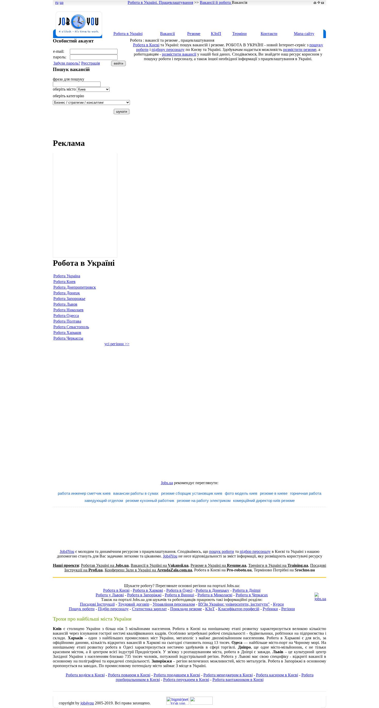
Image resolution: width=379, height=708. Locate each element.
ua (61, 2)
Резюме (193, 33)
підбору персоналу (168, 49)
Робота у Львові (110, 595)
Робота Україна (66, 276)
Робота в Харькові (283, 638)
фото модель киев (241, 493)
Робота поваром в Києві (129, 675)
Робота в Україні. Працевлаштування (160, 2)
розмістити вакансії (179, 54)
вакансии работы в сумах (136, 493)
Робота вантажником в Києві (237, 679)
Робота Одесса (66, 315)
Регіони (288, 609)
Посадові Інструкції (97, 604)
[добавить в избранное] (318, 2)
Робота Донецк (66, 293)
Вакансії (167, 33)
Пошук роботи (82, 609)
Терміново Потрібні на (284, 570)
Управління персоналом (174, 604)
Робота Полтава (67, 321)
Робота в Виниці (179, 595)
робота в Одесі (119, 647)
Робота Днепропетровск (74, 287)
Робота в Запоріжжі (144, 595)
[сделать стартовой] (315, 2)
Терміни (239, 33)
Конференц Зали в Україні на (148, 570)
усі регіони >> (116, 344)
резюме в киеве (273, 493)
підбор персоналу (255, 551)
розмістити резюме (299, 49)
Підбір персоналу (113, 609)
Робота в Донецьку (212, 590)
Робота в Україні (128, 33)
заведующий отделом (103, 500)
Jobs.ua (167, 483)
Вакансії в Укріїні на (159, 565)
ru (57, 2)
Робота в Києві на (223, 570)
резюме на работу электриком (203, 500)
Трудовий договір (133, 604)
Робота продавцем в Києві (177, 675)
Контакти (269, 33)
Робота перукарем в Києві (186, 679)
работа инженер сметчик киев (84, 493)
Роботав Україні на (105, 565)
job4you (87, 703)
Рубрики (270, 609)
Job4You (67, 551)
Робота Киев (64, 281)
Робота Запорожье (69, 298)
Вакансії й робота (216, 2)
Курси (278, 604)
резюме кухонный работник (150, 500)
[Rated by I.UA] (201, 703)
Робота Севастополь (71, 327)
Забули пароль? (66, 63)
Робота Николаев (68, 310)
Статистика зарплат (149, 609)
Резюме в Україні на (218, 565)
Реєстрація (90, 63)
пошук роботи (221, 551)
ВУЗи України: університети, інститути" (234, 604)
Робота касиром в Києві (277, 675)
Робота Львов (65, 304)
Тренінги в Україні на (278, 565)
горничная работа (305, 493)
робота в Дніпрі (238, 652)
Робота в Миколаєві (214, 595)
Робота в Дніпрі (246, 590)
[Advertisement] (232, 17)
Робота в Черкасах (252, 595)
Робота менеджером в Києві (228, 675)
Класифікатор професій (238, 609)
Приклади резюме (186, 609)
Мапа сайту (304, 33)
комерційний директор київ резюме (264, 500)
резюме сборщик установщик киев (191, 493)
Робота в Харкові (148, 590)
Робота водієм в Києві (85, 675)
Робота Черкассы (68, 338)
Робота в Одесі (179, 590)
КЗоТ (210, 609)
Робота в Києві (146, 45)
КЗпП (216, 33)
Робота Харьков (67, 332)
